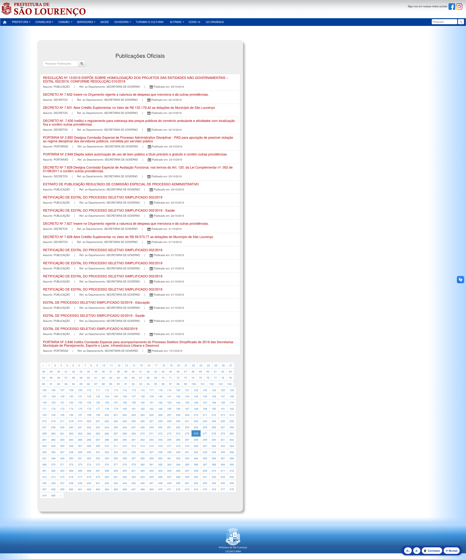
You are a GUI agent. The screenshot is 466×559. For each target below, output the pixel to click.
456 (232, 483)
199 (98, 415)
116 (142, 390)
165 (187, 402)
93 (140, 384)
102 (211, 384)
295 (169, 439)
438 (71, 483)
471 (169, 489)
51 (215, 371)
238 (53, 427)
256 (214, 427)
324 (232, 446)
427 (169, 477)
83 (66, 384)
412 (232, 470)
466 (125, 489)
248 (142, 427)
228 (160, 421)
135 (116, 396)
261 (62, 433)
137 (133, 396)
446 (142, 483)
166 (196, 402)
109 (80, 390)
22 (193, 365)
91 (125, 384)
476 (214, 489)
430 (196, 477)
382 (160, 464)
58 (73, 377)
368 (232, 458)
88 (103, 384)
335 (133, 452)
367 (223, 458)
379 (133, 464)
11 (111, 365)
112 (107, 390)
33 (81, 371)
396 (89, 470)
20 (178, 365)
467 (133, 489)
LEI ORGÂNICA (215, 22)
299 (205, 439)
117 (151, 390)
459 (62, 489)
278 (214, 433)
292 (142, 439)
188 (196, 408)
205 (151, 415)
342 (196, 452)
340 (178, 452)
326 (53, 452)
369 (44, 464)
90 (118, 384)
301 (223, 439)
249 (151, 427)
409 (205, 470)
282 (53, 439)
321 (205, 446)
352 (89, 458)
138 (142, 396)
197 (80, 415)
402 (142, 470)
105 (44, 390)
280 (232, 433)
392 (53, 470)
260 (53, 433)
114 (125, 390)
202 (125, 415)
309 (98, 446)
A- (416, 550)
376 (107, 464)
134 (107, 396)
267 (116, 433)
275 (187, 433)
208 (178, 415)
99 (185, 384)
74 (192, 377)
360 (160, 458)
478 (232, 489)
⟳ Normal (451, 550)
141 (169, 396)
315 (151, 446)
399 (116, 470)
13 (126, 365)
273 (169, 433)
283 (62, 439)
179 (116, 408)
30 (58, 371)
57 (66, 377)
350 (71, 458)
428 (178, 477)
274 (178, 433)
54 (43, 377)
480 (53, 495)
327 (62, 452)
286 (89, 439)
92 (133, 384)
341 (187, 452)
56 (58, 377)
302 (232, 439)
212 (214, 415)
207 (169, 415)
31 (66, 371)
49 (200, 371)
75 (200, 377)
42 (148, 371)
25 (215, 365)
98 (178, 384)
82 (58, 384)
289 (116, 439)
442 (107, 483)
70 (163, 377)
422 (125, 477)
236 (232, 421)
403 (151, 470)
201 (116, 415)
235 (223, 421)
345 (223, 452)
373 (80, 464)
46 (178, 371)
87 (95, 384)
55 (51, 377)
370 (53, 464)
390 (232, 464)
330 (89, 452)
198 (89, 415)
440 (89, 483)
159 (133, 402)
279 (223, 433)
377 (116, 464)
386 (196, 464)
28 (43, 371)
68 (148, 377)
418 (89, 477)
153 (80, 402)
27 (230, 365)
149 (44, 402)
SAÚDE (104, 22)
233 (205, 421)
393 (62, 470)
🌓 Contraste (432, 550)
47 (185, 371)
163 (169, 402)
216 (53, 421)
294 (160, 439)
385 (187, 464)
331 (98, 452)
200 (107, 415)
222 (107, 421)
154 (89, 402)
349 (62, 458)
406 (178, 470)
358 (142, 458)
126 (232, 390)
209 (187, 415)
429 (187, 477)
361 (169, 458)
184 (160, 408)
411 (223, 470)
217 (62, 421)
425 (151, 477)
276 (196, 433)
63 (110, 377)
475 (205, 489)
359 (151, 458)
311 (116, 446)
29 (51, 371)
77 (215, 377)
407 (187, 470)
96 (163, 384)
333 (116, 452)
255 (205, 427)
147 (223, 396)
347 (44, 458)
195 (62, 415)
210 (196, 415)
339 (169, 452)
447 (151, 483)
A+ (408, 550)
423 (133, 477)
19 (171, 365)
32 (73, 371)
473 (187, 489)
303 (44, 446)
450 (178, 483)
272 (160, 433)
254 (196, 427)
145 (205, 396)
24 (208, 365)
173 (62, 408)
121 (187, 390)
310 (107, 446)
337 (151, 452)
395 (80, 470)
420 (107, 477)
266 (107, 433)
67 (140, 377)
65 (125, 377)
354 (107, 458)
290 (125, 439)
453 (205, 483)
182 (142, 408)
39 (125, 371)
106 (53, 390)
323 (223, 446)
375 (98, 464)
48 (192, 371)
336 (142, 452)
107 (62, 390)
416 (71, 477)
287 (98, 439)
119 (169, 390)
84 (73, 384)
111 (98, 390)
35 (95, 371)
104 (229, 384)
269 (133, 433)
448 (160, 483)
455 (223, 483)
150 (53, 402)
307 (80, 446)
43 (155, 371)
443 (116, 483)
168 (214, 402)
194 (53, 415)
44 (163, 371)
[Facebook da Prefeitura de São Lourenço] (452, 6)
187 (187, 408)
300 (214, 439)
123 (205, 390)
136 (125, 396)
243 (98, 427)
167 (205, 402)
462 (89, 489)
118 (160, 390)
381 (151, 464)
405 (169, 470)
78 (222, 377)
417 (80, 477)
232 (196, 421)
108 (71, 390)
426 (160, 477)
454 (214, 483)
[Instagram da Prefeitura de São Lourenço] (459, 6)
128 (53, 396)
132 (89, 396)
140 (160, 396)
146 (214, 396)
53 (230, 371)
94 (148, 384)
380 (142, 464)
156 (107, 402)
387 (205, 464)
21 (186, 365)
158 (125, 402)
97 (170, 384)
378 (125, 464)
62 (103, 377)
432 (214, 477)
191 (223, 408)
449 (169, 483)
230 (178, 421)
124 (214, 390)
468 (142, 489)
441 (98, 483)
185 (169, 408)
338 (160, 452)
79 (230, 377)
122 (196, 390)
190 (214, 408)
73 (185, 377)
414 (53, 477)
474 (196, 489)
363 (187, 458)
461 (80, 489)
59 (81, 377)
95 (155, 384)
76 (207, 377)
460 (71, 489)
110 (89, 390)
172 (53, 408)
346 (232, 452)
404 (160, 470)
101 (202, 384)
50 (207, 371)
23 (201, 365)
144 (196, 396)
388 (214, 464)
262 (71, 433)
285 (80, 439)
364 (196, 458)
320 (196, 446)
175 (80, 408)
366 (214, 458)
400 (125, 470)
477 (223, 489)
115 (133, 390)
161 (151, 402)
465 (116, 489)
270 (142, 433)
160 (142, 402)
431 (205, 477)
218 (71, 421)
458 (53, 489)
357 (133, 458)
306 (71, 446)
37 (110, 371)
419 (98, 477)
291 (133, 439)
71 (170, 377)
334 (125, 452)
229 (169, 421)
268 (125, 433)
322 (214, 446)
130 (71, 396)
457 (44, 489)
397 (98, 470)
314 (142, 446)
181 (133, 408)
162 (160, 402)
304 (53, 446)
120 (178, 390)
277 (205, 433)
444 (125, 483)
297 (187, 439)
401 (133, 470)
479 (44, 495)
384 (178, 464)
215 (44, 421)
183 (151, 408)
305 (62, 446)
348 (53, 458)
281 (44, 439)
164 (178, 402)
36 (103, 371)
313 (133, 446)
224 (125, 421)
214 (232, 415)
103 (220, 384)
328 (71, 452)
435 (44, 483)
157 (116, 402)
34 (88, 371)
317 (169, 446)
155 (98, 402)
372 (71, 464)
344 (214, 452)
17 (156, 365)
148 (232, 396)
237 (44, 427)
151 (62, 402)
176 (89, 408)
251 (169, 427)
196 (71, 415)
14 (133, 365)
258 (232, 427)
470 (160, 489)
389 (223, 464)
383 (169, 464)
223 (116, 421)
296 (178, 439)
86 (88, 384)
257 (223, 427)
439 (80, 483)
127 (44, 396)
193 (44, 415)
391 (44, 470)
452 (196, 483)
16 (148, 365)
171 (44, 408)
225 (133, 421)
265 (98, 433)
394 (71, 470)
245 (116, 427)
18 (163, 365)
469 (151, 489)
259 (44, 433)
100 (193, 384)
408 (196, 470)
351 (80, 458)
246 (125, 427)
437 (62, 483)
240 (71, 427)
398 (107, 470)
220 (89, 421)
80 (43, 384)
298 (196, 439)
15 (141, 365)
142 (178, 396)
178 (107, 408)
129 (62, 396)
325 (44, 452)
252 (178, 427)
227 (151, 421)
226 (142, 421)
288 (107, 439)
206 (160, 415)
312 (125, 446)
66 (133, 377)
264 (89, 433)
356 (125, 458)
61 (95, 377)
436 (53, 483)
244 (107, 427)
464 (107, 489)
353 (98, 458)
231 (187, 421)
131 (80, 396)
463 (98, 489)
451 (187, 483)
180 (125, 408)
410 (214, 470)
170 (232, 402)
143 (187, 396)
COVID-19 (194, 22)
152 (71, 402)
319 (187, 446)
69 (155, 377)
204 (142, 415)
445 (133, 483)
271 (151, 433)
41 (140, 371)
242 (89, 427)
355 (116, 458)
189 (205, 408)
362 (178, 458)
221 (98, 421)
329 (80, 452)
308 (89, 446)
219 (80, 421)
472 (178, 489)
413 (44, 477)
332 (107, 452)
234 (214, 421)
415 (62, 477)
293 (151, 439)
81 (51, 384)
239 (62, 427)
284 (71, 439)
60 (88, 377)
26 (223, 365)
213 (223, 415)
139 (151, 396)
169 (223, 402)
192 (232, 408)
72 (178, 377)
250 (160, 427)
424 (142, 477)
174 (71, 408)
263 (80, 433)
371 (62, 464)
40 (133, 371)
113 (116, 390)
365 (205, 458)
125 (223, 390)
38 (118, 371)
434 (232, 477)
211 (205, 415)
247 (133, 427)
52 (222, 371)
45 (170, 371)
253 (187, 427)
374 (89, 464)
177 (98, 408)
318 (178, 446)
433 (223, 477)
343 (205, 452)
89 (110, 384)
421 (116, 477)
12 (118, 365)
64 (118, 377)
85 (81, 384)
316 (160, 446)
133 (98, 396)
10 (103, 365)
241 (80, 427)
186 (178, 408)
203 (133, 415)
